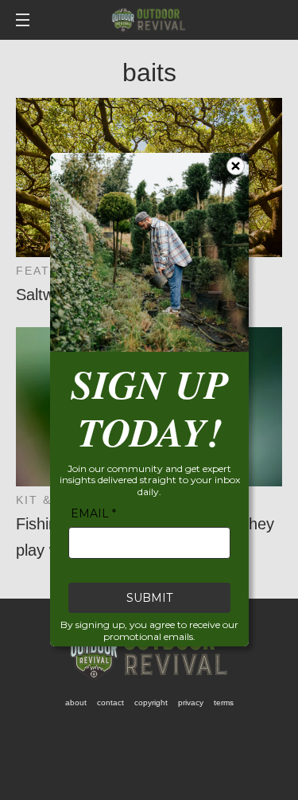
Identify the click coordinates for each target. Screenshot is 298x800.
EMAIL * (93, 514)
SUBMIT (149, 598)
